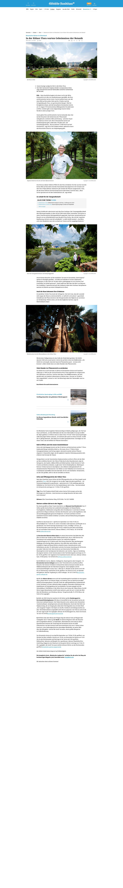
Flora (40, 32)
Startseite (28, 32)
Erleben (35, 32)
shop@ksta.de (69, 657)
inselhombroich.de (45, 531)
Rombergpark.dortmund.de (55, 613)
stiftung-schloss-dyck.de (65, 557)
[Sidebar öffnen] (27, 9)
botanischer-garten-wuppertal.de (51, 647)
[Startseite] (61, 4)
